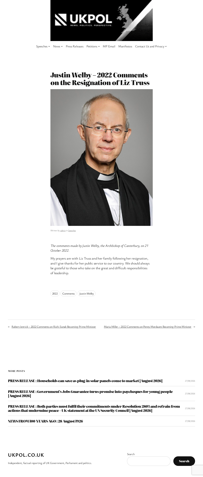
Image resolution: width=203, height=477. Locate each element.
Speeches (72, 230)
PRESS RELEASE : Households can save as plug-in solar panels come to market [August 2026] (85, 381)
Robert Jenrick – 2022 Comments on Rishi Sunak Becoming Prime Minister (54, 326)
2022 (55, 293)
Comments (68, 293)
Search (131, 454)
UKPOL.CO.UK (26, 454)
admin (63, 230)
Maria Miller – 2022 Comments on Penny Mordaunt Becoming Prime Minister (147, 326)
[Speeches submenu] (49, 46)
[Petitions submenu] (99, 46)
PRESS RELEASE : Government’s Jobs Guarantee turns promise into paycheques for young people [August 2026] (90, 393)
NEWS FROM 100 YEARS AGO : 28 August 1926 (45, 421)
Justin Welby (86, 293)
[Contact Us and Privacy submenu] (166, 46)
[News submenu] (62, 46)
